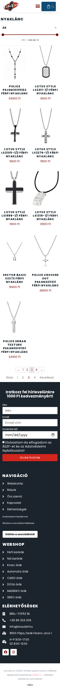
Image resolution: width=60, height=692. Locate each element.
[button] (37, 6)
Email (5, 417)
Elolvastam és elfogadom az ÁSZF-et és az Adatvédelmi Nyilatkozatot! (27, 446)
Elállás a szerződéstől (20, 534)
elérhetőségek (20, 606)
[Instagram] (13, 652)
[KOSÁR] (48, 6)
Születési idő (10, 429)
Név (4, 405)
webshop (13, 544)
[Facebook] (5, 652)
